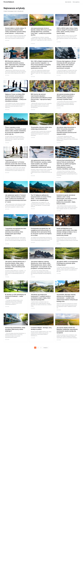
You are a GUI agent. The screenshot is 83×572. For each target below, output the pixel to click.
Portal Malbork (9, 2)
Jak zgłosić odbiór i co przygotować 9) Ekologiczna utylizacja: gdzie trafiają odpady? (67, 263)
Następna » (46, 347)
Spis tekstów (68, 2)
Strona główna (76, 2)
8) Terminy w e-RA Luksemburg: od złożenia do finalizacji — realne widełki (15, 296)
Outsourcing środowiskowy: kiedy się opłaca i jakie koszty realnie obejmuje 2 (15, 329)
